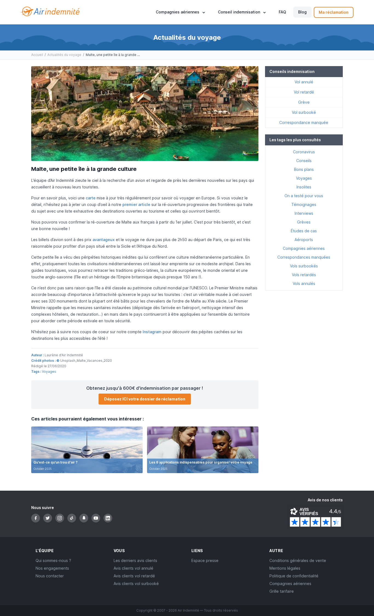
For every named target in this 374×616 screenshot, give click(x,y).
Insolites (304, 187)
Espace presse (204, 560)
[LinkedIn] (107, 518)
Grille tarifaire (281, 591)
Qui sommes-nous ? (53, 560)
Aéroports (304, 239)
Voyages (49, 371)
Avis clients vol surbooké (136, 583)
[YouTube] (95, 518)
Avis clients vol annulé (133, 568)
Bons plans (304, 169)
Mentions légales (284, 568)
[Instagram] (59, 518)
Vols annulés (304, 283)
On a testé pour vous (303, 195)
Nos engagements (52, 568)
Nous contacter (50, 575)
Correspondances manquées (303, 257)
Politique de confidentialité (293, 575)
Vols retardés (304, 274)
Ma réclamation (334, 12)
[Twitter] (47, 518)
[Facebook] (35, 518)
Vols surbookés (304, 266)
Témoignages (303, 204)
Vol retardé (304, 92)
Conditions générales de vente (297, 560)
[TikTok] (71, 518)
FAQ (282, 12)
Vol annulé (304, 82)
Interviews (304, 213)
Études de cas (304, 230)
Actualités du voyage (64, 55)
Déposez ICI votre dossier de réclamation (144, 399)
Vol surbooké (304, 112)
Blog (302, 12)
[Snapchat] (83, 518)
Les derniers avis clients (135, 560)
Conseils (304, 160)
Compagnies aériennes (304, 248)
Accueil (37, 55)
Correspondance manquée (303, 122)
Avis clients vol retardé (134, 575)
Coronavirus (304, 151)
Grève (304, 102)
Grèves (303, 222)
